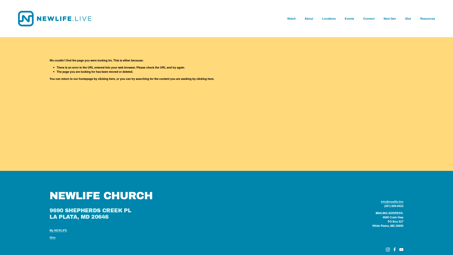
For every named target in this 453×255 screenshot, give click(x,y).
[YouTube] (401, 249)
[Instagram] (388, 249)
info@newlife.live (392, 202)
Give (408, 18)
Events (349, 18)
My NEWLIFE (58, 230)
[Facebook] (394, 249)
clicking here (106, 79)
